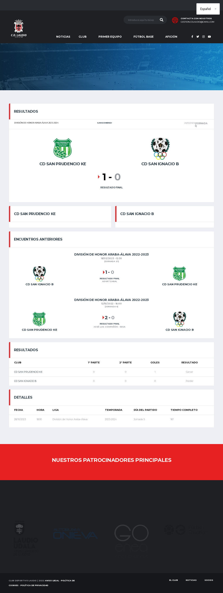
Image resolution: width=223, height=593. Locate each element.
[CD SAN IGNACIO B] (160, 148)
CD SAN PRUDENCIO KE (28, 371)
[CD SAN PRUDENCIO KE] (63, 148)
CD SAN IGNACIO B (25, 381)
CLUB (82, 36)
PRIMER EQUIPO (110, 36)
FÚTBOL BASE (143, 36)
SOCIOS (208, 580)
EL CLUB (173, 580)
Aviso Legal (52, 580)
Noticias (191, 580)
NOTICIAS (63, 36)
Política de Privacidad (34, 585)
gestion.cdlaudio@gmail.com (197, 22)
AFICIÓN (171, 36)
